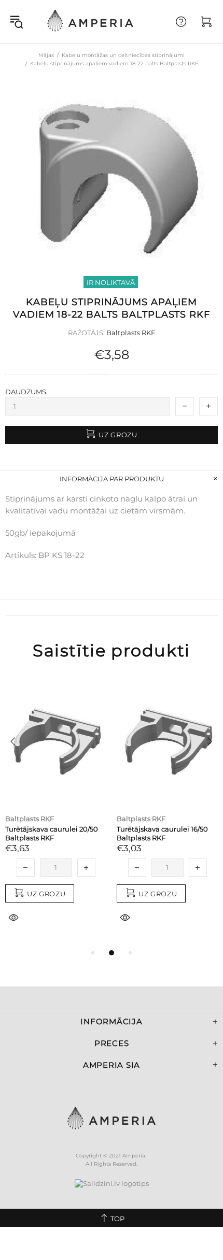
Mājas (46, 55)
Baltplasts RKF (130, 332)
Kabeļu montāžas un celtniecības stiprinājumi (123, 55)
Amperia (90, 21)
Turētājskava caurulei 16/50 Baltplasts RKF (162, 833)
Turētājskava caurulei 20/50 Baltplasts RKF (51, 833)
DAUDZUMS (25, 392)
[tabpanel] (56, 812)
